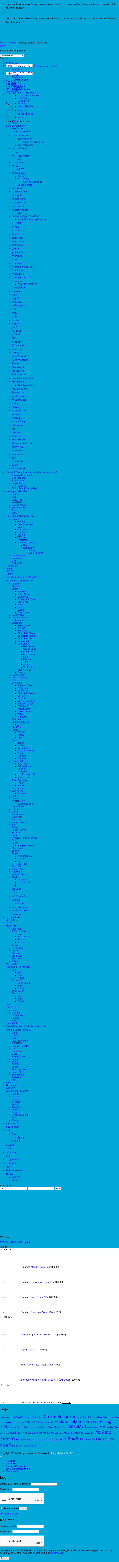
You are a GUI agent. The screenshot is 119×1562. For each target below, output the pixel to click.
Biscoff (15, 586)
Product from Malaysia (26, 1427)
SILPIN (15, 1064)
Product (10, 81)
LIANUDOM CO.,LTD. (62, 1453)
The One (21, 756)
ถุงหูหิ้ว (15, 323)
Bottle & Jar (18, 991)
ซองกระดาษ (18, 241)
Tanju (8, 1082)
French (15, 1099)
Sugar (15, 853)
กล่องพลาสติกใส (20, 210)
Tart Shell (16, 866)
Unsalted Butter (112, 1427)
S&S (19, 159)
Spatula (21, 103)
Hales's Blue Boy (20, 1046)
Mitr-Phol (22, 864)
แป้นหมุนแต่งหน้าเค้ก (22, 443)
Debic (20, 527)
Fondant (16, 82)
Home (3, 42)
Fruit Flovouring (20, 1041)
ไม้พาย (15, 465)
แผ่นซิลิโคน (18, 447)
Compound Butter (26, 599)
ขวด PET (16, 223)
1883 (14, 1033)
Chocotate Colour (26, 693)
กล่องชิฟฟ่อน (18, 199)
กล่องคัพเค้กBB (19, 191)
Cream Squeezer (59, 1416)
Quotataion (12, 1471)
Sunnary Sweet (19, 1069)
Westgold (22, 540)
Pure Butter (23, 612)
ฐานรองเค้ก (18, 252)
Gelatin (21, 769)
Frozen (32, 550)
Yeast (14, 877)
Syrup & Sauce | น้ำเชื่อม (18, 1030)
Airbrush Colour (25, 685)
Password (6, 1489)
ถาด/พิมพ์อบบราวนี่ (21, 277)
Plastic (20, 785)
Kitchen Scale (19, 85)
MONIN (15, 1054)
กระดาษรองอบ (25, 145)
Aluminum (17, 929)
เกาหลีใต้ (17, 1445)
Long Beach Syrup (46, 1422)
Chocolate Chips (26, 633)
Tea (13, 510)
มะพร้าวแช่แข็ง (19, 907)
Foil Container (19, 931)
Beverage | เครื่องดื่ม (16, 491)
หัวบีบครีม (71, 1438)
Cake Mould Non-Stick (29, 95)
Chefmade (17, 77)
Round (20, 939)
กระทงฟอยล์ (18, 162)
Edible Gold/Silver (21, 722)
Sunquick (16, 1072)
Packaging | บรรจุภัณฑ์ (18, 967)
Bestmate (22, 630)
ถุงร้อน (15, 320)
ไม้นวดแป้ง (17, 461)
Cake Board (23, 983)
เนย (24, 1446)
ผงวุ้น (14, 892)
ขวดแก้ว (16, 230)
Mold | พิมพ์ (11, 925)
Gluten (15, 798)
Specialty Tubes (92, 1427)
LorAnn (21, 745)
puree (39, 1427)
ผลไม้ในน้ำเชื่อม (20, 896)
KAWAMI (16, 502)
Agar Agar (22, 763)
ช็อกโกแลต (16, 1432)
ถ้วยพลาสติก (18, 263)
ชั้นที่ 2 (15, 1134)
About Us (11, 84)
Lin (19, 861)
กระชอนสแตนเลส (21, 131)
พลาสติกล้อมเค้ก (20, 360)
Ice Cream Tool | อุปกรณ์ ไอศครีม (23, 577)
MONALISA (12, 963)
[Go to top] (1, 1456)
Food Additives (19, 761)
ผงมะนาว (16, 889)
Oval (19, 934)
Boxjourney (23, 178)
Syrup (102, 1426)
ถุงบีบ (14, 309)
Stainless (16, 958)
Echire (20, 604)
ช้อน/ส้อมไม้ (12, 1123)
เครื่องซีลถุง (18, 425)
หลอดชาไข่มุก (19, 421)
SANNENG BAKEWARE (24, 93)
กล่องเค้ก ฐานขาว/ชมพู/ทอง (31, 219)
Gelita (26, 771)
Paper (15, 90)
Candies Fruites (20, 617)
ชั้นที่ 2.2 (16, 1141)
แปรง (20, 117)
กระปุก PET (18, 169)
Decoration (11, 566)
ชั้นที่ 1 (9, 1130)
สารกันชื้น (11, 1163)
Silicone (16, 953)
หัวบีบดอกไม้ (88, 1439)
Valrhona (28, 664)
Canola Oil (22, 596)
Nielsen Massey (25, 750)
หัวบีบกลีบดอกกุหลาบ (40, 1440)
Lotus (8, 922)
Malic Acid (17, 817)
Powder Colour (25, 703)
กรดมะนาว (23, 777)
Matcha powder (19, 505)
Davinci (15, 1035)
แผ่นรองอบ (17, 454)
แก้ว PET (16, 436)
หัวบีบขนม (55, 1439)
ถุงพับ (14, 313)
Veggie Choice (25, 845)
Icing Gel (22, 698)
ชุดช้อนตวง (17, 238)
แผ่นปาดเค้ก (18, 450)
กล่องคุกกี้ (17, 195)
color (14, 680)
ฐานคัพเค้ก (17, 245)
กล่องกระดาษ (19, 173)
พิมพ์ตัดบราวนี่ (19, 374)
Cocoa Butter (18, 675)
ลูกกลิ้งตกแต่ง (19, 396)
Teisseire (16, 1077)
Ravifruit (16, 1020)
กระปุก (15, 165)
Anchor (21, 521)
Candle (15, 74)
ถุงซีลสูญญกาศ (19, 305)
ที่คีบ (14, 338)
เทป (13, 429)
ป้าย (8, 1156)
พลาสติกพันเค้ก (19, 356)
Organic (16, 1112)
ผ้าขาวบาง (17, 349)
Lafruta (21, 735)
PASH (9, 1004)
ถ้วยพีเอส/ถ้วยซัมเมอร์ (23, 267)
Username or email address (15, 1484)
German (16, 1102)
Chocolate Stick (25, 638)
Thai (14, 1117)
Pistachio (16, 832)
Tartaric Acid (18, 869)
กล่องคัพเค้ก (18, 188)
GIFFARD (17, 1043)
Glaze (15, 796)
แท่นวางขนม (18, 439)
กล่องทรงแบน (19, 202)
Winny (15, 1120)
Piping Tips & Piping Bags (25, 488)
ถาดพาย (21, 110)
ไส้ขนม (9, 1174)
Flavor (15, 740)
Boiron (15, 1010)
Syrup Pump (18, 1074)
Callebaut (28, 651)
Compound (23, 641)
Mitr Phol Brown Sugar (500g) (15, 1242)
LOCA (15, 811)
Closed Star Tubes (33, 1417)
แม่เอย (15, 1180)
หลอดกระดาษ (19, 410)
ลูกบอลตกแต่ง (19, 400)
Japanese (17, 1107)
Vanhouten (28, 667)
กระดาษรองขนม (20, 135)
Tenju (14, 513)
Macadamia (18, 814)
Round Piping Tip (49, 1427)
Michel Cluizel (24, 670)
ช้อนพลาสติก (12, 1127)
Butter (15, 589)
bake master (23, 625)
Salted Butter (62, 1427)
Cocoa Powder (19, 677)
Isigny (20, 607)
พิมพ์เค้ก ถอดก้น (20, 389)
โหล (14, 458)
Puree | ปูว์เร (12, 1007)
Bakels (21, 743)
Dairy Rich (17, 500)
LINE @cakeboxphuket (18, 1469)
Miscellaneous (19, 478)
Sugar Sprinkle (25, 804)
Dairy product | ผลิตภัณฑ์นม (20, 516)
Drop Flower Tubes (100, 1417)
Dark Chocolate (84, 1417)
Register (4, 1558)
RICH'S (21, 534)
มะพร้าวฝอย (18, 903)
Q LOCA (21, 724)
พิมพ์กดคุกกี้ (18, 367)
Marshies (16, 819)
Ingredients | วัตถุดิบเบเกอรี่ (19, 580)
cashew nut (17, 620)
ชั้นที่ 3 (20, 1138)
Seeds (15, 843)
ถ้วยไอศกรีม (18, 274)
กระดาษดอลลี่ (24, 139)
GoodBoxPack (24, 185)
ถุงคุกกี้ (15, 298)
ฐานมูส (15, 248)
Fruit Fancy (17, 788)
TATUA (21, 537)
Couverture (23, 643)
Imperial (21, 858)
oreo (14, 824)
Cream (15, 519)
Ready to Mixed (20, 1115)
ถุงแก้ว (15, 327)
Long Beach (18, 1051)
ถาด (40, 1433)
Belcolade (28, 646)
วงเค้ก (15, 403)
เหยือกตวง (17, 432)
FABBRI (10, 568)
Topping (16, 871)
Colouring (17, 683)
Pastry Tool (17, 483)
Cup (14, 993)
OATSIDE (17, 563)
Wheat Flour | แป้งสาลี (17, 1091)
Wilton (20, 714)
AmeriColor (23, 688)
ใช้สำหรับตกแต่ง (14, 1170)
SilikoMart (22, 706)
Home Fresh (18, 806)
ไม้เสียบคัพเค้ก (19, 468)
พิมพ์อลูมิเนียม (19, 381)
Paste (15, 827)
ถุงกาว (15, 294)
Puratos (21, 532)
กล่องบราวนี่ (18, 206)
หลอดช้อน (17, 418)
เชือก (8, 1166)
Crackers (16, 719)
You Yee (16, 1177)
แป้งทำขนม (31, 1446)
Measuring (17, 88)
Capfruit (16, 1012)
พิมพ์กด (15, 363)
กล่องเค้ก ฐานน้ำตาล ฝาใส (25, 216)
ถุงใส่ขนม (17, 331)
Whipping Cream (26, 542)
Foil (19, 972)
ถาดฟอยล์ (17, 281)
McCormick (23, 748)
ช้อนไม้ (15, 234)
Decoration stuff (20, 80)
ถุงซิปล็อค (17, 302)
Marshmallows (19, 822)
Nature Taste (18, 1056)
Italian (15, 1104)
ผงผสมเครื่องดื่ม (90, 1433)
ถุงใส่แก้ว (16, 334)
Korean (15, 1109)
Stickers (16, 120)
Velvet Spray (23, 709)
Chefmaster (23, 690)
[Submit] (7, 69)
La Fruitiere (12, 920)
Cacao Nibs (18, 615)
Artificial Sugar (25, 856)
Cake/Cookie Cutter (22, 72)
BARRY (21, 628)
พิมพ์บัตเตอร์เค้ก (25, 385)
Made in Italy (65, 1421)
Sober (15, 1067)
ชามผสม (10, 1145)
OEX (19, 213)
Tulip (25, 662)
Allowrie (21, 591)
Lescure (21, 610)
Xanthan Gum (19, 874)
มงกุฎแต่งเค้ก (12, 1159)
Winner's (21, 716)
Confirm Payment (15, 1466)
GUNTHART (18, 801)
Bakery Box (18, 980)
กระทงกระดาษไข (21, 156)
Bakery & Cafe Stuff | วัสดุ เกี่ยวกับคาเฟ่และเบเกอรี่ (31, 66)
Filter (58, 1188)
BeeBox (16, 69)
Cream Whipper (25, 524)
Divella (15, 1096)
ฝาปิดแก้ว (16, 352)
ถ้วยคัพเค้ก (17, 256)
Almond (16, 583)
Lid (19, 996)
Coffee (15, 497)
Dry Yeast (22, 879)
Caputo (15, 1094)
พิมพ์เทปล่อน (18, 392)
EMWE (21, 732)
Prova (20, 753)
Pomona (16, 1059)
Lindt (25, 656)
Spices (15, 851)
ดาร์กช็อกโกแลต (30, 1433)
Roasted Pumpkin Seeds (24, 838)
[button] (6, 102)
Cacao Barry (29, 649)
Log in (23, 1509)
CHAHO (16, 494)
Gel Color (22, 696)
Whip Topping (36, 553)
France (112, 1417)
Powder (16, 835)
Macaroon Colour (26, 701)
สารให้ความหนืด (20, 910)
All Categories (13, 63)
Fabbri (15, 1038)
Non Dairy (28, 548)
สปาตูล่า (16, 407)
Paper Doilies (19, 480)
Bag (14, 970)
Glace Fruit (17, 791)
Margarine (17, 558)
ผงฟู (14, 885)
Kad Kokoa (29, 654)
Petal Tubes (93, 1422)
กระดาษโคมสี (19, 148)
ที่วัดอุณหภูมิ (18, 345)
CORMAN (22, 602)
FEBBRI (10, 571)
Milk (14, 561)
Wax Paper (17, 128)
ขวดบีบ (15, 227)
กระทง (15, 152)
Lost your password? (10, 1513)
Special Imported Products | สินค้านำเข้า (26, 1026)
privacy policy (57, 1553)
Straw (15, 123)
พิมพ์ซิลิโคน (18, 371)
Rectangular (23, 936)
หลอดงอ (16, 414)
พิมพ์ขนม (104, 1432)
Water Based (24, 711)
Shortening (17, 848)
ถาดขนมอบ (56, 1433)
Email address (8, 1526)
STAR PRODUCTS (33, 142)
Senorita (16, 1061)
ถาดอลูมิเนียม (19, 287)
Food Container (20, 780)
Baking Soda (24, 766)
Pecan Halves (19, 830)
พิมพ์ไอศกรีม (26, 1440)
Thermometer (18, 125)
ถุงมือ (14, 316)
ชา (9, 1433)
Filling (15, 730)
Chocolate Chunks (27, 636)
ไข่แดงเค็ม (17, 914)
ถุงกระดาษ (17, 291)
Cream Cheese (19, 555)
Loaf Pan (22, 98)
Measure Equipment (22, 475)
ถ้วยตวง (16, 259)
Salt (14, 840)
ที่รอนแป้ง (17, 342)
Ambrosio (22, 793)
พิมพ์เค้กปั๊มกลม (25, 114)
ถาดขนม (46, 1433)
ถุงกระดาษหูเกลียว (32, 182)
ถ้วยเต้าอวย (17, 270)
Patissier (27, 659)
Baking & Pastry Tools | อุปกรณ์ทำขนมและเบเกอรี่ (31, 472)
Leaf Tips (19, 1422)
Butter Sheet (23, 594)
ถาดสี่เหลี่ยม (66, 1433)
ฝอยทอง (16, 900)
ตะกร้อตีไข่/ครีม (25, 106)
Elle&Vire (22, 529)
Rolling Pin (23, 101)
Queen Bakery (19, 507)
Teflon (15, 961)
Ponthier (16, 1018)
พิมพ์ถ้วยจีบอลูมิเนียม (22, 378)
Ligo (19, 737)
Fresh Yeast (23, 882)
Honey (9, 574)
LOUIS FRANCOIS (27, 774)
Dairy (26, 545)
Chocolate (17, 623)
